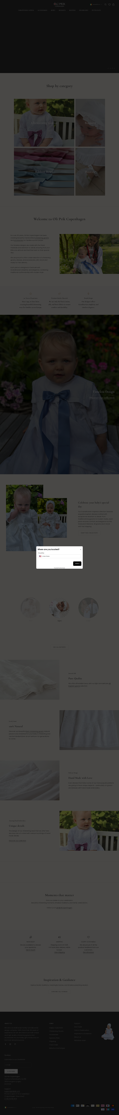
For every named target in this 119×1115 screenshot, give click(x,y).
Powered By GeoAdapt (59, 568)
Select (77, 563)
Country (41, 553)
